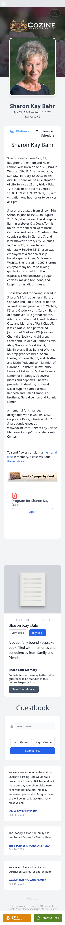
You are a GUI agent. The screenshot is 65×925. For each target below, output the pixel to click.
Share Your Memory (24, 689)
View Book (18, 632)
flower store (15, 461)
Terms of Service (42, 909)
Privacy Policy (22, 909)
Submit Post (32, 750)
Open (32, 512)
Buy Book (37, 632)
